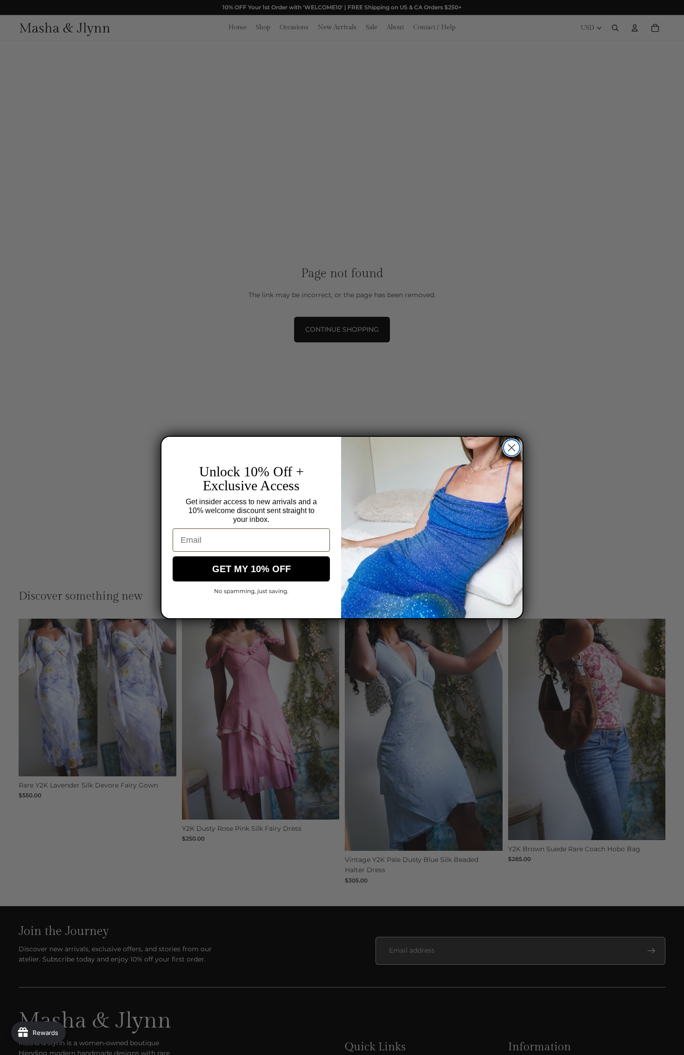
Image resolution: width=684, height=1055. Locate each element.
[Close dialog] (511, 448)
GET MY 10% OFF (251, 569)
